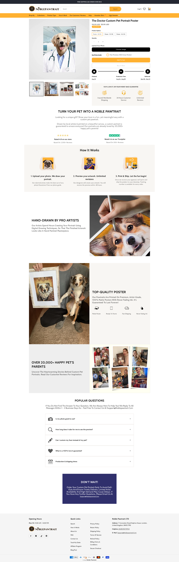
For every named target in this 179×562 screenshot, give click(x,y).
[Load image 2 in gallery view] (51, 89)
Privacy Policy (94, 524)
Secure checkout (95, 548)
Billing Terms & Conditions (95, 543)
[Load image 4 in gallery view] (82, 89)
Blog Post (74, 550)
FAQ (72, 535)
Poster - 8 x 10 (97, 34)
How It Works (75, 527)
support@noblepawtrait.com (89, 496)
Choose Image (121, 49)
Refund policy (94, 539)
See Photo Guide (97, 55)
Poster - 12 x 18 (109, 34)
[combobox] (90, 9)
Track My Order (76, 542)
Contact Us (74, 539)
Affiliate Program (76, 546)
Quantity (94, 38)
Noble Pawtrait (91, 560)
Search (73, 524)
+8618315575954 (123, 529)
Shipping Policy (95, 531)
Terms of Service (95, 535)
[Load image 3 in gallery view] (67, 89)
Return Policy (94, 527)
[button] (89, 419)
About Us (74, 531)
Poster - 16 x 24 (121, 34)
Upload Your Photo (98, 46)
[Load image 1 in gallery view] (36, 89)
